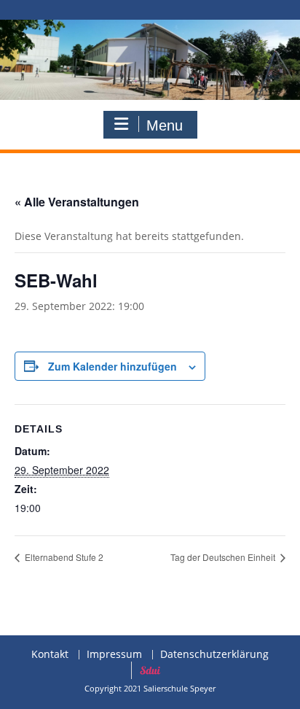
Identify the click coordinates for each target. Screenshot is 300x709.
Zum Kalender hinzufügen (112, 366)
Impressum (114, 654)
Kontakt (49, 654)
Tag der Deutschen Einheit (223, 557)
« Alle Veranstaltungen (77, 201)
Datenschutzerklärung (214, 654)
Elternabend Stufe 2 (63, 557)
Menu (164, 125)
